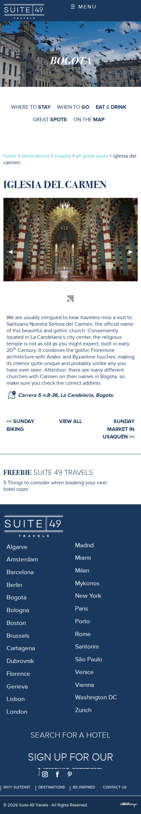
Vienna (84, 685)
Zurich (83, 710)
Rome (83, 634)
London (17, 712)
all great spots (92, 156)
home (9, 156)
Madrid (84, 545)
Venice (84, 672)
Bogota (17, 597)
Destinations (51, 787)
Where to (30, 107)
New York (88, 596)
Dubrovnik (20, 661)
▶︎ (133, 254)
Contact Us (115, 787)
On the (89, 119)
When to (73, 107)
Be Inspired (84, 787)
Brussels (18, 636)
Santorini (87, 646)
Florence (18, 674)
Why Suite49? (16, 787)
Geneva (17, 686)
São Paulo (88, 659)
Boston (16, 623)
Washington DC (96, 697)
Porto (82, 621)
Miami (83, 558)
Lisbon (16, 699)
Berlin (14, 585)
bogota (63, 156)
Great (50, 119)
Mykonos (87, 583)
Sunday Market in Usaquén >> (118, 429)
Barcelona (20, 572)
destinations (36, 156)
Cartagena (21, 648)
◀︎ (13, 254)
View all (70, 421)
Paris (81, 608)
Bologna (18, 610)
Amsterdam (22, 559)
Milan (82, 570)
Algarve (17, 547)
